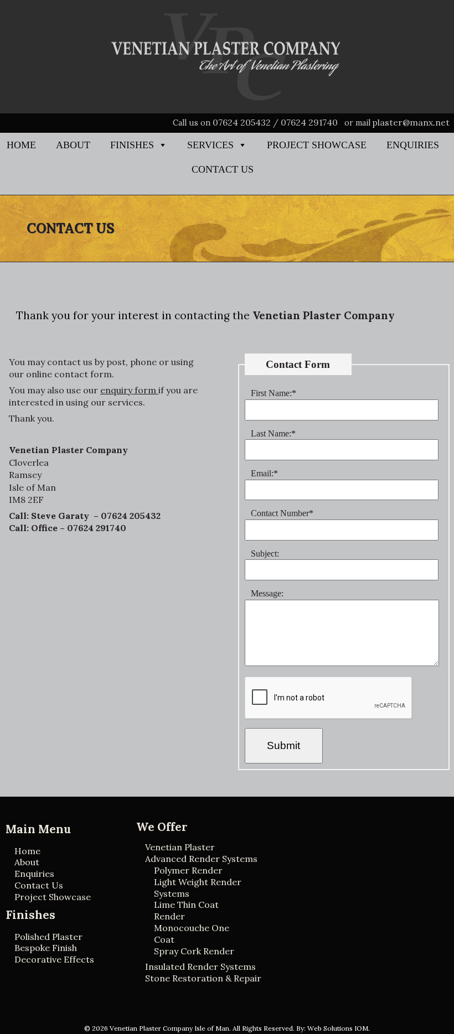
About (73, 144)
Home (21, 144)
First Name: (273, 393)
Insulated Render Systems (200, 966)
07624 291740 (309, 122)
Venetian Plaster (180, 847)
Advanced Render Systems (201, 858)
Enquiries (412, 144)
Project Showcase (317, 144)
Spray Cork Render (194, 951)
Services (210, 144)
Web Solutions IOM (337, 1028)
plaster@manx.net (411, 122)
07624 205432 (242, 122)
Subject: (265, 553)
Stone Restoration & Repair (203, 978)
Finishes (132, 144)
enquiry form (129, 390)
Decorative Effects (54, 959)
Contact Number (282, 513)
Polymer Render (188, 870)
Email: (264, 473)
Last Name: (273, 433)
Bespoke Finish (45, 947)
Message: (267, 593)
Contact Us (223, 169)
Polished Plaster (48, 936)
